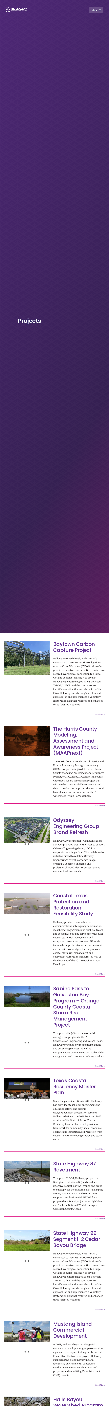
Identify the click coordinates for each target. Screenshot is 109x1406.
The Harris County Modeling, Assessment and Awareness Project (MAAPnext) (75, 740)
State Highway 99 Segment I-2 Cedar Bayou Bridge (76, 1239)
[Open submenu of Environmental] (98, 31)
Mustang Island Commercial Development (72, 1330)
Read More (100, 714)
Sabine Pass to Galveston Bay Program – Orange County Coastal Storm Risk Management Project (76, 1006)
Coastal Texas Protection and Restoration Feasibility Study (73, 904)
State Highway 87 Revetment (74, 1166)
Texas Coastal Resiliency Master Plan (74, 1086)
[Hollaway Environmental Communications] (16, 8)
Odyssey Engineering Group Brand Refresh (76, 826)
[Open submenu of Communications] (98, 38)
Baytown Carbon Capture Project (74, 647)
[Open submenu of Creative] (98, 45)
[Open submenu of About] (98, 16)
